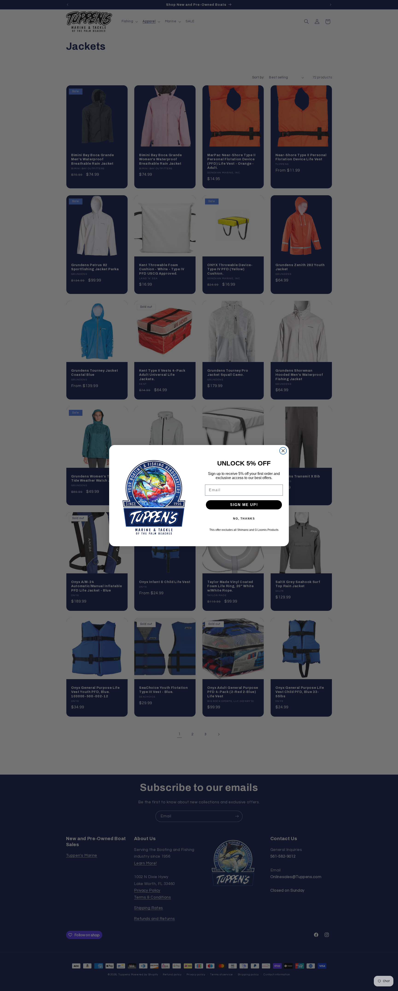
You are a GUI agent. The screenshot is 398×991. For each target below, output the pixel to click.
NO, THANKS (244, 518)
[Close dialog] (283, 450)
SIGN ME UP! (244, 505)
